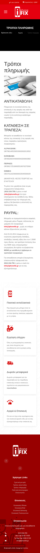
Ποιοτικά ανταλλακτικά (18, 302)
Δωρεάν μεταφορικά (17, 372)
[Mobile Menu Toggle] (5, 11)
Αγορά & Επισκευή (17, 411)
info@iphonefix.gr (12, 194)
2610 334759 (15, 2)
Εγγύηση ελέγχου (16, 337)
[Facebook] (6, 461)
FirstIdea (25, 548)
